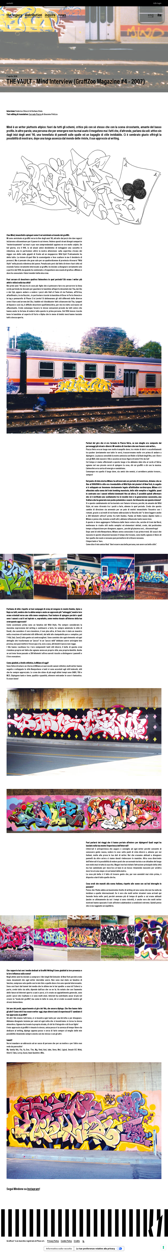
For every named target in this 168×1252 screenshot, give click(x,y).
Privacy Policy (53, 1240)
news (62, 14)
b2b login (157, 3)
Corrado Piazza (35, 114)
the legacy (14, 14)
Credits (77, 1240)
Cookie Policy (66, 1240)
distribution (33, 14)
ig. (83, 1240)
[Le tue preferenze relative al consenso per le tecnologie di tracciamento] (163, 1247)
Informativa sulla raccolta (59, 1248)
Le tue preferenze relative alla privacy (95, 1248)
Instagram (33, 1189)
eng (151, 14)
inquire (50, 14)
